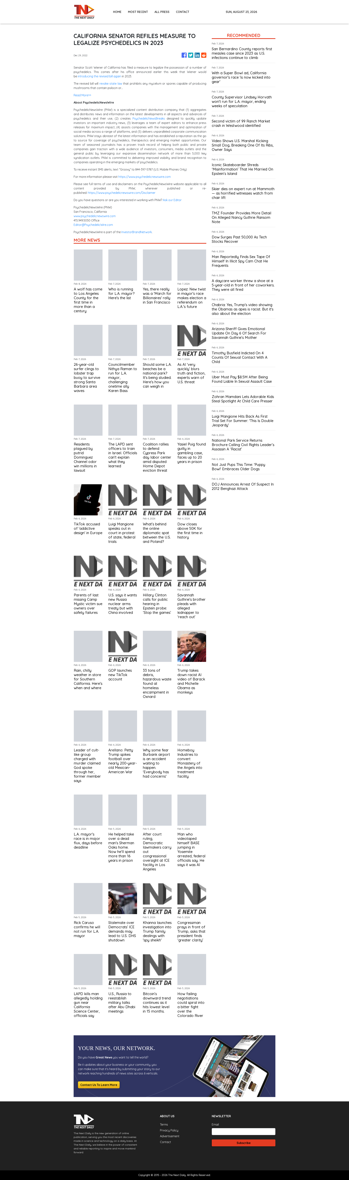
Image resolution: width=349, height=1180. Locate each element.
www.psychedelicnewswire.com (95, 216)
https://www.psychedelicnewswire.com (144, 177)
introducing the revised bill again (99, 76)
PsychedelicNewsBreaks (149, 118)
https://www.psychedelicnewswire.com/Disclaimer (121, 193)
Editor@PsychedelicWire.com (93, 225)
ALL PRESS (162, 12)
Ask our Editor (172, 200)
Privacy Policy (169, 1130)
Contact (165, 1142)
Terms (164, 1124)
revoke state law (110, 83)
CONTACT (182, 12)
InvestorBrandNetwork (136, 232)
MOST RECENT (138, 12)
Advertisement (169, 1136)
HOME (117, 12)
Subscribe (244, 1143)
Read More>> (82, 95)
